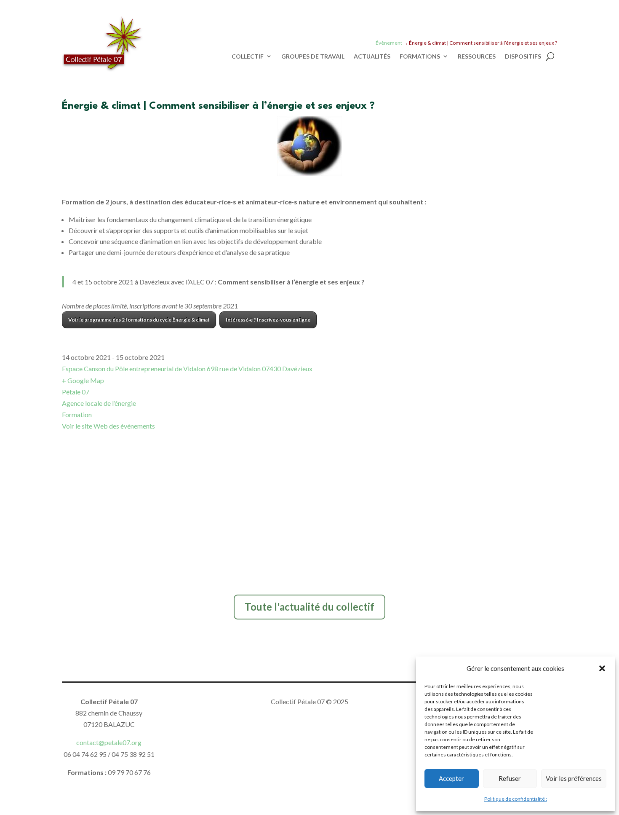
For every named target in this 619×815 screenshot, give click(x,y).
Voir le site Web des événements (108, 426)
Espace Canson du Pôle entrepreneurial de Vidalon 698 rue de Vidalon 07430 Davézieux (187, 369)
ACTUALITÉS (372, 56)
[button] (602, 668)
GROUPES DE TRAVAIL (312, 56)
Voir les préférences (574, 778)
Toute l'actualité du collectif (309, 607)
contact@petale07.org (108, 742)
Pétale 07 (75, 392)
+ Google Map (83, 380)
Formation (77, 414)
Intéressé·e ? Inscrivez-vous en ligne (268, 319)
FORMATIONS (420, 56)
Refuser (510, 778)
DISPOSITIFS (523, 56)
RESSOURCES (477, 56)
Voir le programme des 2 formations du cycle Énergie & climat (139, 319)
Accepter (451, 778)
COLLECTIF (248, 56)
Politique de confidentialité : (515, 799)
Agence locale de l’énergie (99, 403)
